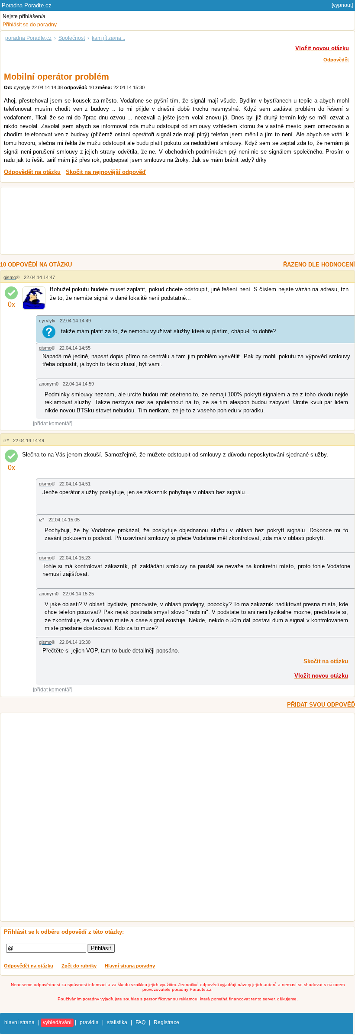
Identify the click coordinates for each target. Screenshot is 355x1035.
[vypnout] (342, 5)
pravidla (89, 1022)
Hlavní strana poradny (130, 965)
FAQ (140, 1022)
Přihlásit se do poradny (30, 25)
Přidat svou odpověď (321, 704)
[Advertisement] (169, 222)
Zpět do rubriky (79, 965)
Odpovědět (336, 59)
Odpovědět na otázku (28, 965)
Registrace (166, 1022)
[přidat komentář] (52, 423)
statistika (117, 1022)
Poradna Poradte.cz (27, 5)
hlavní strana (19, 1022)
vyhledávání (57, 1022)
